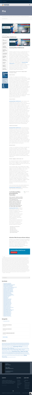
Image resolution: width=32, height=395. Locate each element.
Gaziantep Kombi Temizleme (4, 66)
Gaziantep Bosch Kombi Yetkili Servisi (8, 294)
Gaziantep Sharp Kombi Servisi (4, 57)
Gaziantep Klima (4, 346)
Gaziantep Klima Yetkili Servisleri (20, 351)
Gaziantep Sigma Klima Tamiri (11, 354)
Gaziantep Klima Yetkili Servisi (9, 37)
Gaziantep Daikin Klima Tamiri (25, 344)
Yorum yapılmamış (8, 272)
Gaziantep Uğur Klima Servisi (7, 313)
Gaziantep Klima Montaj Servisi (18, 348)
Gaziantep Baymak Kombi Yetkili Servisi (8, 291)
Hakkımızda (18, 380)
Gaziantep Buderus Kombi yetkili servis (8, 285)
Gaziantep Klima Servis (7, 350)
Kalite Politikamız (19, 383)
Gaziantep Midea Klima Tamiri (12, 352)
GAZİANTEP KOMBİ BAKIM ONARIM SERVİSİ (9, 284)
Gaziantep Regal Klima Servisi (7, 311)
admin (4, 256)
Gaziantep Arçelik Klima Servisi (7, 302)
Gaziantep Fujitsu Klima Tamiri (14, 345)
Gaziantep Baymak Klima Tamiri (23, 343)
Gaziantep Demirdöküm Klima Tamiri (6, 345)
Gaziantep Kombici (4, 62)
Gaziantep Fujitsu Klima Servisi (7, 306)
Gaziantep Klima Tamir (19, 350)
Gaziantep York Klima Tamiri (20, 355)
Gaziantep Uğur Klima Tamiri (26, 354)
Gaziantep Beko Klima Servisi (7, 304)
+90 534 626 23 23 (14, 252)
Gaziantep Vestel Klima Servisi (7, 314)
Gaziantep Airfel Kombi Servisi (7, 292)
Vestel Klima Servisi (27, 382)
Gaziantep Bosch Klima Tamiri (10, 344)
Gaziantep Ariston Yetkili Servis (7, 283)
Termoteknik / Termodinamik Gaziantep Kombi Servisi (10, 287)
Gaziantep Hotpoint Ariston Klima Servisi (8, 307)
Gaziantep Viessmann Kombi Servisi (5, 47)
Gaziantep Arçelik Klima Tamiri (8, 343)
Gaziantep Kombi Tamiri (5, 69)
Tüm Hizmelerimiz (5, 40)
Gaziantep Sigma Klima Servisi (7, 299)
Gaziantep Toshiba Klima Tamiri (18, 354)
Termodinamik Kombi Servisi (5, 53)
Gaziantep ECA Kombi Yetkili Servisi (8, 286)
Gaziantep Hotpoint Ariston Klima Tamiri (23, 345)
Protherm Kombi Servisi (5, 60)
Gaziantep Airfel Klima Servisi (7, 300)
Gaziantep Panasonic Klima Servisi (8, 310)
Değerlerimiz (19, 384)
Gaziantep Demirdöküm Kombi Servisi (8, 290)
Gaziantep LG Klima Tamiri (5, 352)
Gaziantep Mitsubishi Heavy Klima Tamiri (21, 352)
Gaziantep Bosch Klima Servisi (7, 305)
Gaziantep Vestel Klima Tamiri (13, 355)
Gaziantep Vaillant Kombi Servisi (5, 50)
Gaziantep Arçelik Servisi (16, 343)
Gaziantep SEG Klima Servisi (7, 312)
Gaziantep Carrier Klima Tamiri (17, 344)
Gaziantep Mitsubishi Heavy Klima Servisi (9, 309)
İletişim (18, 387)
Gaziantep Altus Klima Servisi (7, 301)
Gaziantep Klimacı (6, 298)
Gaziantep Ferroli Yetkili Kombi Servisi (8, 289)
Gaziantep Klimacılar (6, 297)
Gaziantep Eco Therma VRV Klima (5, 43)
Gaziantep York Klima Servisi (7, 315)
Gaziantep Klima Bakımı (10, 346)
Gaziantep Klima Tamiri (6, 296)
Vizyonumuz (18, 381)
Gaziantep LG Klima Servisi (7, 308)
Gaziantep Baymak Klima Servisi (8, 303)
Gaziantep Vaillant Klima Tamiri (5, 355)
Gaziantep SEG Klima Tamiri (18, 353)
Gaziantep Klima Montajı (25, 348)
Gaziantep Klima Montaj (8, 348)
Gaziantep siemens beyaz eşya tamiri (25, 353)
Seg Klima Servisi (27, 386)
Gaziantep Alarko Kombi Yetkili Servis (8, 288)
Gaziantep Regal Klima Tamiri (11, 353)
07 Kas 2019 (4, 326)
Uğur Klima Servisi (27, 385)
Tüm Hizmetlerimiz (27, 388)
